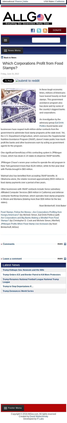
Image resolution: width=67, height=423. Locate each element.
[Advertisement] (22, 318)
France (18, 1)
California (59, 1)
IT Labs (40, 419)
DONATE (57, 30)
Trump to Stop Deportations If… (18, 286)
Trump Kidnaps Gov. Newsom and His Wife (23, 270)
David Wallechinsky (39, 416)
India (25, 1)
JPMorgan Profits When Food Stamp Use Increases (25, 224)
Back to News (10, 58)
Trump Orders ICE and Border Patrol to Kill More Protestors (32, 274)
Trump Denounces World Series (18, 291)
